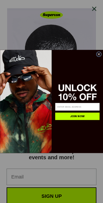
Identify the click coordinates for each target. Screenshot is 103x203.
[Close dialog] (98, 54)
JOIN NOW (77, 116)
